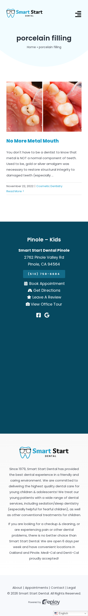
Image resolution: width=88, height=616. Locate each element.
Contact (58, 587)
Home (31, 47)
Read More (14, 191)
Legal (71, 587)
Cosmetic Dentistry (49, 186)
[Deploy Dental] (51, 602)
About (17, 587)
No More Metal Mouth (32, 141)
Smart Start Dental (34, 593)
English (63, 613)
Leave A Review (46, 297)
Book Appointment (47, 283)
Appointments (36, 587)
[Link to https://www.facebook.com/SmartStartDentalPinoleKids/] (38, 315)
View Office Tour (46, 304)
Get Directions (46, 290)
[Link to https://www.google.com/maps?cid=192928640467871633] (46, 315)
